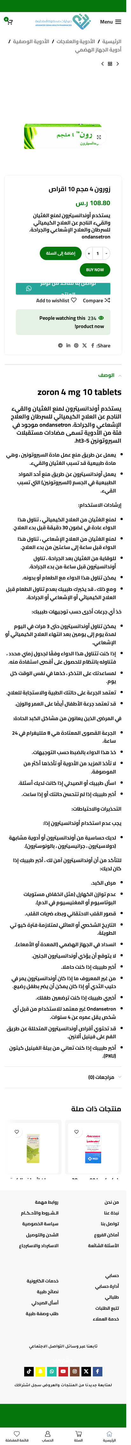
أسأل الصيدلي (45, 1303)
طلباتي (112, 1297)
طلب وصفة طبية (42, 1313)
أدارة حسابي (107, 1286)
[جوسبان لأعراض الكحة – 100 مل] (33, 1148)
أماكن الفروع (106, 1235)
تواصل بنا (110, 1224)
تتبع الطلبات (107, 1308)
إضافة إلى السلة (60, 253)
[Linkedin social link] (68, 345)
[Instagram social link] (74, 1371)
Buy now (95, 269)
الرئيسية (111, 41)
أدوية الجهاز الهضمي (98, 50)
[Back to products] (110, 64)
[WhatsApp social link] (52, 1371)
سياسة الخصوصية (40, 1224)
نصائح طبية (48, 1292)
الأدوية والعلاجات (76, 41)
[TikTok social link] (29, 1371)
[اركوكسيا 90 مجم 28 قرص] (93, 1148)
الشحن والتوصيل (42, 1235)
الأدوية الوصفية (31, 41)
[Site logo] (63, 21)
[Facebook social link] (92, 345)
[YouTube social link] (63, 1371)
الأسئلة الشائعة (103, 1245)
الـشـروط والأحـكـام (40, 1213)
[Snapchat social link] (40, 1371)
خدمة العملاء (106, 1319)
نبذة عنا (111, 1213)
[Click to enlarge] (99, 137)
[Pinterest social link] (76, 345)
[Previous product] (117, 64)
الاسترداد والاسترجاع (39, 1245)
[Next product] (102, 64)
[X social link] (84, 345)
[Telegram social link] (60, 345)
